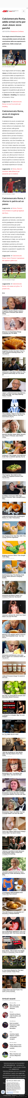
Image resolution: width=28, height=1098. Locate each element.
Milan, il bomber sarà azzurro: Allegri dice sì (15, 1055)
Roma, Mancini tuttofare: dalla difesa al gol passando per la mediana (12, 171)
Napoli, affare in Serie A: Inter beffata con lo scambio (15, 1046)
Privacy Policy (7, 1095)
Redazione (21, 1095)
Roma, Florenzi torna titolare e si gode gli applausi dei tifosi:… (13, 210)
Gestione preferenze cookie (21, 1096)
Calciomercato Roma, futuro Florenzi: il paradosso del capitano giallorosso (13, 258)
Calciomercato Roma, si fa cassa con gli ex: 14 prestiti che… (12, 286)
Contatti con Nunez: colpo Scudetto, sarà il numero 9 (15, 1015)
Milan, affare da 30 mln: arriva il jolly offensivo (15, 1006)
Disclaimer (15, 1095)
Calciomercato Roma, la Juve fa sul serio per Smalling (12, 104)
